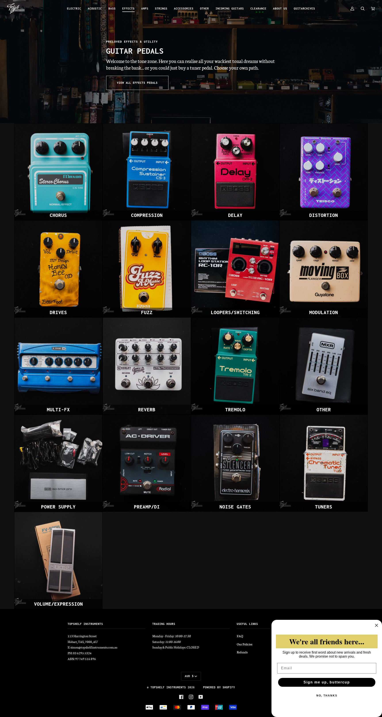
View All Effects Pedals (137, 82)
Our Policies (244, 644)
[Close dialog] (376, 625)
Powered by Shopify (219, 687)
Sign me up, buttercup (327, 682)
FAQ (240, 636)
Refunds (242, 652)
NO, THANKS (326, 695)
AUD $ (189, 676)
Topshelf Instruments (168, 687)
